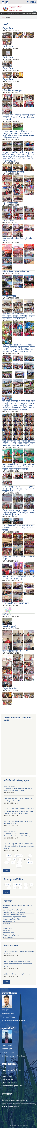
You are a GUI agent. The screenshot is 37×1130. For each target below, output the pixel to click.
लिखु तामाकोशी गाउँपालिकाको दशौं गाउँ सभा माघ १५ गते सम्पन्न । (18, 577)
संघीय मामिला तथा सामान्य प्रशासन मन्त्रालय (14, 912)
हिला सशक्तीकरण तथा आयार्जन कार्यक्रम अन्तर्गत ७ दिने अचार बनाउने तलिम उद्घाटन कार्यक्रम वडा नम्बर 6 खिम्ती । (18, 443)
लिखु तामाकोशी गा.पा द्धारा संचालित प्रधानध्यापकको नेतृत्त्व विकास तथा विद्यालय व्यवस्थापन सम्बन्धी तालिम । (18, 466)
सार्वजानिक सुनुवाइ (9, 296)
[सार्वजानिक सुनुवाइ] (7, 302)
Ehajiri (5, 1067)
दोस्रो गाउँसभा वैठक (9, 688)
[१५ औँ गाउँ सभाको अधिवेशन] (7, 178)
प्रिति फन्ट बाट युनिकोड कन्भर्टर (11, 935)
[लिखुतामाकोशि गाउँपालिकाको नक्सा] (7, 610)
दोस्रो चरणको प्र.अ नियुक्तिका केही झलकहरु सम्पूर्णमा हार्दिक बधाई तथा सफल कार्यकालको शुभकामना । (18, 512)
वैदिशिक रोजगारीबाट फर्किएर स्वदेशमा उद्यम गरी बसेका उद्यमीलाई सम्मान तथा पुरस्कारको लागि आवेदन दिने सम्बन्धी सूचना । (18, 964)
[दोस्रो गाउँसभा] (7, 35)
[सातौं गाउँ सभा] (7, 621)
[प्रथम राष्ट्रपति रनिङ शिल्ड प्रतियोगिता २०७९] (7, 565)
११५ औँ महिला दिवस (10, 203)
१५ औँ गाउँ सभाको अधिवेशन (13, 172)
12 (19, 862)
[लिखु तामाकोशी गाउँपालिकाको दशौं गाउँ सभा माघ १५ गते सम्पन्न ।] (7, 585)
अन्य (6, 870)
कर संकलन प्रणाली (9, 1083)
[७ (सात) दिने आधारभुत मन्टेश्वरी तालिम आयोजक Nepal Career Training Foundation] (7, 126)
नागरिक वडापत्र (8, 1080)
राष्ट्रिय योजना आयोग (8, 933)
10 (6, 862)
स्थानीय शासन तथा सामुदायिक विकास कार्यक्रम (14, 917)
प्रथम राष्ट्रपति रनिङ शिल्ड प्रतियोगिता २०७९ (18, 557)
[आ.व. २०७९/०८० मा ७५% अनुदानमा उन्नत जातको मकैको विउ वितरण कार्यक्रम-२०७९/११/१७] (7, 498)
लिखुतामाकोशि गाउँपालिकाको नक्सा (15, 603)
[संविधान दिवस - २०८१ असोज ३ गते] (7, 278)
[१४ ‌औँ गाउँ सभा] (7, 227)
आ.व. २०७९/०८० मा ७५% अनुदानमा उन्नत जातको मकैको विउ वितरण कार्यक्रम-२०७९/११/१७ (18, 488)
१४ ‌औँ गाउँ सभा (8, 221)
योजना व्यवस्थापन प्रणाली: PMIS (13, 1086)
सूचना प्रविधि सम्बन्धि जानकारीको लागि (12, 910)
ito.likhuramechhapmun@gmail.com (13, 1020)
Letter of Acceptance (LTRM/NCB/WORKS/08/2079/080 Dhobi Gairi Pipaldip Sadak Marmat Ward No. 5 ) (18, 788)
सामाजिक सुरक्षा (7, 1076)
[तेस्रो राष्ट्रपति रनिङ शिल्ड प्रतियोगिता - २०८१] (7, 247)
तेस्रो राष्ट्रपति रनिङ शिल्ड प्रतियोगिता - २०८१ (18, 239)
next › (30, 862)
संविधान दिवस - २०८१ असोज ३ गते (15, 271)
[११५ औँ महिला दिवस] (7, 209)
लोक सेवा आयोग (7, 930)
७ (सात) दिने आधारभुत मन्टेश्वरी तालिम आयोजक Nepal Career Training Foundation (18, 117)
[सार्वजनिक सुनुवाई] (7, 633)
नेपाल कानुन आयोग (7, 928)
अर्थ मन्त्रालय (6, 923)
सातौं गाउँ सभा (7, 614)
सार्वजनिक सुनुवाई (9, 626)
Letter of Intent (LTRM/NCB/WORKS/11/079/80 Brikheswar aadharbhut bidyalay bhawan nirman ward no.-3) (19, 846)
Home (3, 18)
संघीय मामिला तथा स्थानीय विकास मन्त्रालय (13, 914)
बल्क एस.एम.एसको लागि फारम (12, 1070)
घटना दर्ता (6, 1073)
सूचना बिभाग (6, 926)
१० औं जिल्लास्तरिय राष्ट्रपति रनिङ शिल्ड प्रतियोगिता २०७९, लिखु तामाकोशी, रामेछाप (18, 527)
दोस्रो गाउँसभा (7, 28)
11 (13, 862)
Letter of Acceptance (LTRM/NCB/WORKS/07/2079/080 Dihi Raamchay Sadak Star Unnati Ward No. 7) (17, 834)
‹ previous (18, 856)
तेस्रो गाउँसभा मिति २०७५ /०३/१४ (15, 651)
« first (9, 856)
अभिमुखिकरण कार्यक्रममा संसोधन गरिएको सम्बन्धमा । (17, 974)
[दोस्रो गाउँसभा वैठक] (7, 695)
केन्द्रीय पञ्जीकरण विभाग (9, 921)
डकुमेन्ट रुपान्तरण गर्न (8, 937)
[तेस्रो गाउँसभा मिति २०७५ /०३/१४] (7, 657)
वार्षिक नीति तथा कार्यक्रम (12, 90)
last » (19, 866)
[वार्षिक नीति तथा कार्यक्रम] (7, 97)
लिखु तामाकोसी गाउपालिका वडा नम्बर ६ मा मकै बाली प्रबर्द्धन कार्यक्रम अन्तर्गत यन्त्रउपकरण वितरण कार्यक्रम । (18, 316)
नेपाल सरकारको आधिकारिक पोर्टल (11, 919)
